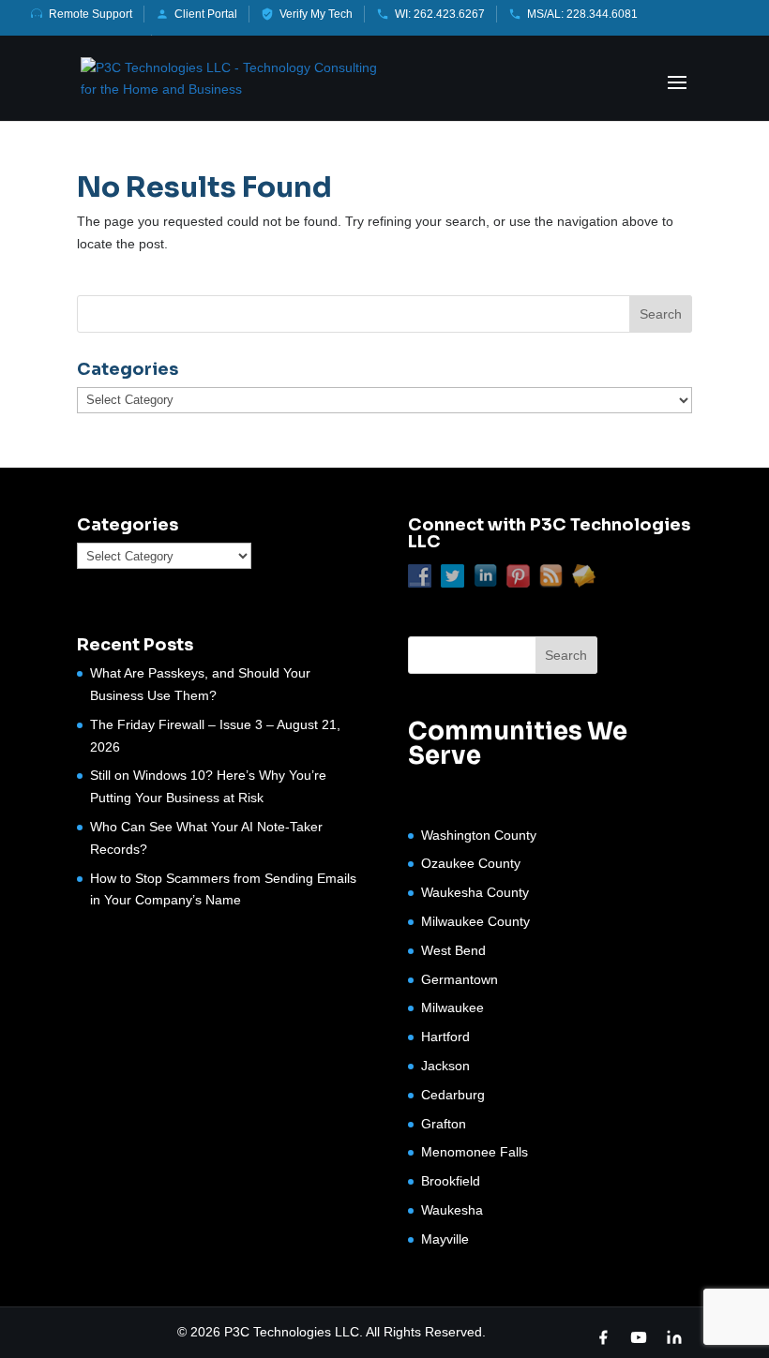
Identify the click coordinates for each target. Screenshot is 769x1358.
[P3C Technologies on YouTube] (638, 1337)
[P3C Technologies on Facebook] (603, 1337)
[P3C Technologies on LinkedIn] (674, 1337)
